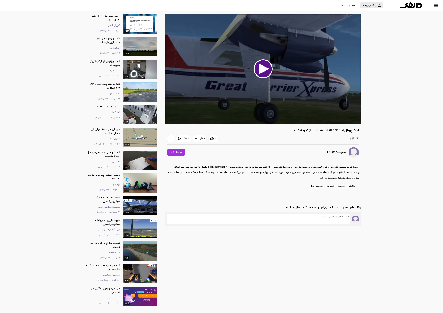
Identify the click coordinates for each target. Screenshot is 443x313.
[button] (263, 69)
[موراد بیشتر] (170, 138)
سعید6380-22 (336, 152)
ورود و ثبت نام (348, 5)
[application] (263, 69)
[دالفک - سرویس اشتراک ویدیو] (414, 5)
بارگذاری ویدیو (369, 5)
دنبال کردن (175, 152)
